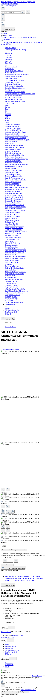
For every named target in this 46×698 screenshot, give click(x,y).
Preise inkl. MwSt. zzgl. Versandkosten (14, 550)
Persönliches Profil (14, 37)
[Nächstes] (8, 489)
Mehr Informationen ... (28, 690)
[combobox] (11, 12)
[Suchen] (23, 12)
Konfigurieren (24, 692)
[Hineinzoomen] (12, 511)
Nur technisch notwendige (10, 692)
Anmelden (4, 33)
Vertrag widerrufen (7, 637)
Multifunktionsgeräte (12, 650)
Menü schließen (10, 29)
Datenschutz (9, 665)
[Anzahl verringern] (5, 561)
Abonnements (5, 39)
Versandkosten (37, 676)
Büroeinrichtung (10, 646)
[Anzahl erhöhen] (16, 561)
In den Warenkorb (7, 565)
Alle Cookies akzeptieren (9, 694)
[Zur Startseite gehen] (8, 5)
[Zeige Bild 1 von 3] (2, 492)
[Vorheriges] (3, 489)
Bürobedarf (9, 648)
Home (7, 644)
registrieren (8, 35)
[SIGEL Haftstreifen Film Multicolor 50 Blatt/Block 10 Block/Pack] (23, 352)
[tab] (24, 578)
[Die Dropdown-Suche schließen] (28, 12)
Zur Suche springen (26, 2)
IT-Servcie (8, 654)
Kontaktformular (17, 635)
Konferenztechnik (11, 652)
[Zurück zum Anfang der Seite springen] (3, 685)
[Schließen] (2, 509)
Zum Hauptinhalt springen (10, 2)
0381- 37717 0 (6, 632)
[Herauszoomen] (3, 511)
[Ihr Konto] (3, 25)
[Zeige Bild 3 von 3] (6, 492)
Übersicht (4, 37)
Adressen (24, 37)
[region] (23, 447)
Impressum (9, 663)
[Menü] (3, 8)
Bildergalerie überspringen (10, 349)
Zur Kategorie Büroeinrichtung (15, 50)
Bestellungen (31, 37)
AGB (7, 667)
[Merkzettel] (2, 23)
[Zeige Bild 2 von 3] (4, 492)
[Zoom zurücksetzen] (8, 511)
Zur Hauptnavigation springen (18, 3)
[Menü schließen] (6, 65)
